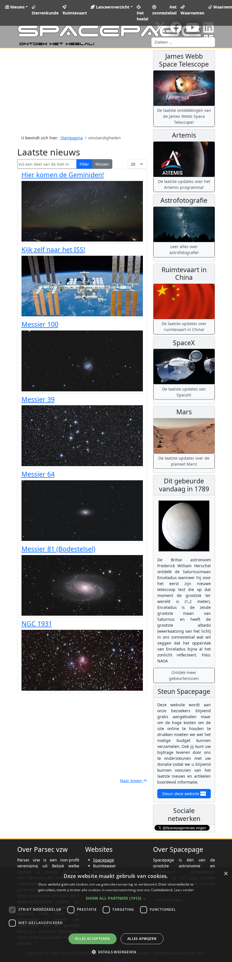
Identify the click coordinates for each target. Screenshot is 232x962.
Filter (84, 164)
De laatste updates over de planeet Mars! (183, 461)
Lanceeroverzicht (112, 7)
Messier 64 (38, 474)
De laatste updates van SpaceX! (184, 392)
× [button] (226, 874)
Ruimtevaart (75, 13)
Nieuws (17, 7)
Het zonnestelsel (164, 10)
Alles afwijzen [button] (142, 938)
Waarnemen (192, 13)
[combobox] (183, 42)
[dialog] (116, 915)
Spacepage (103, 860)
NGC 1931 (37, 623)
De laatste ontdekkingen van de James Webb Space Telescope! (184, 116)
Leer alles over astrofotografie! (184, 249)
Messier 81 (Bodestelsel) (58, 548)
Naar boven (131, 780)
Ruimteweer (104, 866)
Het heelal (142, 16)
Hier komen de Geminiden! (63, 174)
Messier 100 (40, 324)
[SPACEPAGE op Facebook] (176, 30)
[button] (116, 898)
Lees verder (184, 890)
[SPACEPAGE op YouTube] (192, 30)
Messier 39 (38, 399)
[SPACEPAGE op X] (160, 30)
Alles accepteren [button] (92, 938)
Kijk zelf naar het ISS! (53, 249)
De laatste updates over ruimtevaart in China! (184, 326)
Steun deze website (181, 793)
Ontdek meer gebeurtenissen (184, 675)
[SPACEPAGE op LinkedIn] (208, 30)
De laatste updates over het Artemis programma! (184, 184)
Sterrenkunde (45, 13)
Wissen (102, 164)
